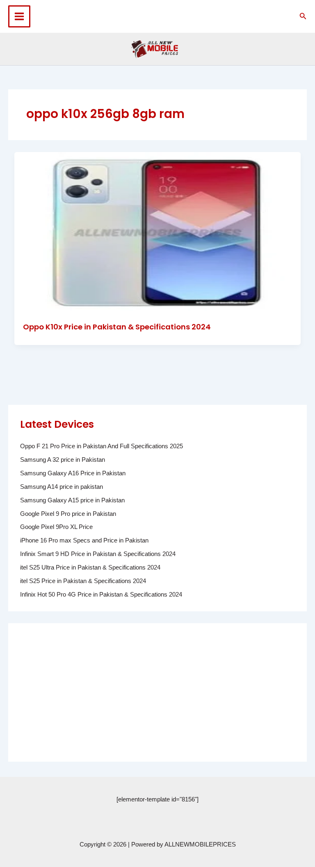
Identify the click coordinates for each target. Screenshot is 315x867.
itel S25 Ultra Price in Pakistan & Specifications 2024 (90, 567)
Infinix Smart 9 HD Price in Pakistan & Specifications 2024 (98, 554)
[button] (303, 16)
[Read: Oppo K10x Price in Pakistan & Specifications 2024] (157, 232)
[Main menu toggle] (19, 16)
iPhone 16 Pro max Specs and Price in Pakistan (84, 540)
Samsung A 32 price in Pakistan (62, 459)
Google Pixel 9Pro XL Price (56, 527)
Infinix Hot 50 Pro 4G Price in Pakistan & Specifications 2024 (101, 594)
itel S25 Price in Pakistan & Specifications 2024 (83, 581)
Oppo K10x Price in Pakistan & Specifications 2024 (117, 327)
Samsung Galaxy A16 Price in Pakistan (73, 473)
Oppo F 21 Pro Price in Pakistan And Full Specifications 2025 (101, 446)
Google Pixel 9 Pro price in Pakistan (68, 514)
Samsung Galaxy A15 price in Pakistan (72, 500)
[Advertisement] (157, 692)
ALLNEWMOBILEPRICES (200, 844)
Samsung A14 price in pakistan (61, 486)
